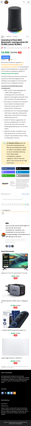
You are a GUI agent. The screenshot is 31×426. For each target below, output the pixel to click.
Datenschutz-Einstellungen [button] (15, 423)
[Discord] (11, 393)
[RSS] (14, 393)
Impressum (4, 403)
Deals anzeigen (10, 240)
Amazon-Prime (19, 163)
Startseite (3, 366)
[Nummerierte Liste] (10, 204)
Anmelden (27, 194)
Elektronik (9, 36)
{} (19, 204)
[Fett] (3, 204)
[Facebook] (2, 393)
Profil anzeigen (10, 242)
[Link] (18, 204)
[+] (22, 204)
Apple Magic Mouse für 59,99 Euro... (12, 358)
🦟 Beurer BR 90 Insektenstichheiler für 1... (14, 330)
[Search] (24, 2)
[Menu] (2, 2)
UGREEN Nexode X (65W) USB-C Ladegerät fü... (14, 301)
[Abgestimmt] (5, 48)
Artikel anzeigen (20, 240)
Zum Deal (5, 57)
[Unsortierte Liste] (12, 204)
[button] (8, 168)
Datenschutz (4, 406)
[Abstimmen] (29, 48)
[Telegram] (8, 393)
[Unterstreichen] (6, 204)
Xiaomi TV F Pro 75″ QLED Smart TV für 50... (14, 273)
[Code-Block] (16, 204)
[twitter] (5, 393)
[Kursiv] (5, 204)
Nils (11, 59)
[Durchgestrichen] (8, 204)
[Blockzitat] (14, 204)
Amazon (15, 36)
